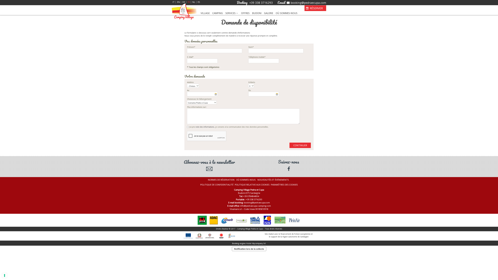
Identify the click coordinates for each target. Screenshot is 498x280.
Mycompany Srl (259, 243)
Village (205, 13)
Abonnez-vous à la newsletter (209, 162)
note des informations (205, 127)
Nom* (251, 47)
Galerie (268, 13)
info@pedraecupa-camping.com (255, 205)
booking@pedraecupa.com (257, 202)
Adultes (190, 82)
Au (188, 90)
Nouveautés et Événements (273, 179)
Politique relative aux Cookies (252, 185)
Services (230, 13)
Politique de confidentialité (216, 185)
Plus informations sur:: (197, 107)
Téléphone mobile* (256, 57)
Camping (217, 13)
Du (249, 90)
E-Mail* (190, 57)
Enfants (251, 82)
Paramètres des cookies (284, 185)
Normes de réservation (221, 179)
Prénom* (191, 47)
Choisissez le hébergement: (199, 99)
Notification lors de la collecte (249, 249)
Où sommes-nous (286, 13)
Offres (245, 13)
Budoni (256, 13)
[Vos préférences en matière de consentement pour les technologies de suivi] (4, 275)
